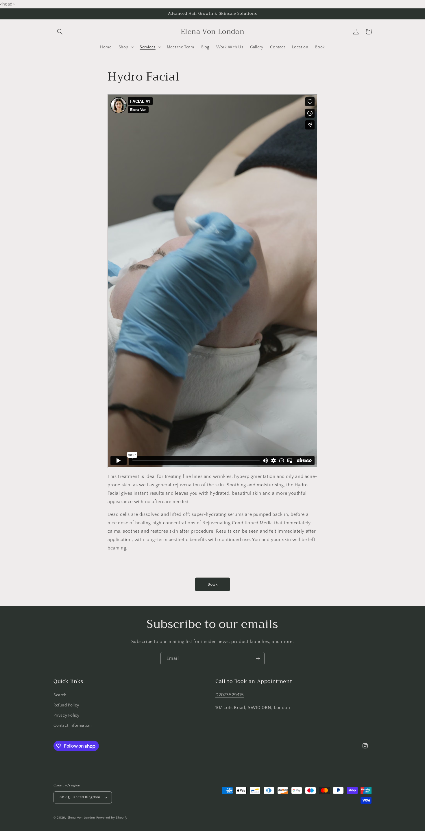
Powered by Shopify (112, 817)
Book (213, 584)
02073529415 (229, 694)
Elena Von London (81, 817)
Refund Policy (66, 705)
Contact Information (72, 725)
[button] (59, 31)
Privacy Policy (66, 715)
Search (60, 695)
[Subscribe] (258, 658)
